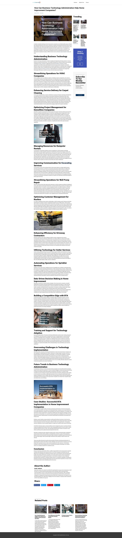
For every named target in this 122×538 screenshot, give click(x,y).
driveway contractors (46, 68)
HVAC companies (42, 63)
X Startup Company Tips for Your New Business (75, 41)
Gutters (35, 251)
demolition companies (59, 63)
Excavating (66, 163)
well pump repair (60, 51)
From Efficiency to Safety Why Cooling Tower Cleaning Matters (84, 26)
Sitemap (67, 535)
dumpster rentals (66, 51)
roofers (41, 67)
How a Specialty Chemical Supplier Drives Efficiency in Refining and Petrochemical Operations (76, 27)
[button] (37, 485)
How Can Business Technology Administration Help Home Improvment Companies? (83, 42)
